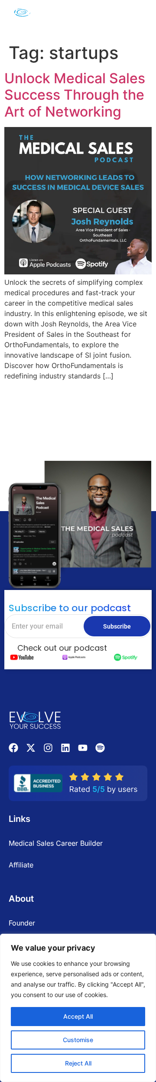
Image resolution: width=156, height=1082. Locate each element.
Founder (22, 923)
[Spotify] (100, 748)
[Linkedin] (65, 748)
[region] (78, 1008)
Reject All (78, 1063)
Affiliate (21, 864)
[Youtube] (83, 748)
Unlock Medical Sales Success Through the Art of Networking (74, 95)
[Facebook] (13, 748)
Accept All (78, 1016)
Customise (78, 1039)
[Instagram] (48, 748)
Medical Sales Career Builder (56, 843)
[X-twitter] (31, 748)
